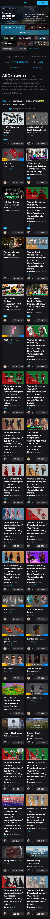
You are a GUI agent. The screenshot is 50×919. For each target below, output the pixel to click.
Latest (22, 104)
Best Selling (18, 101)
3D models (21, 49)
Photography (7, 49)
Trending (6, 101)
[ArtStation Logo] (25, 2)
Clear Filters (36, 67)
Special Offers (35, 101)
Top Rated (6, 104)
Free (15, 104)
